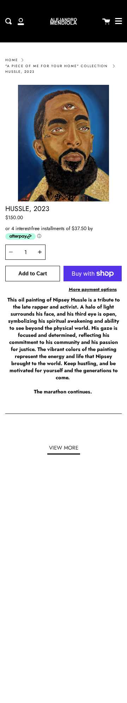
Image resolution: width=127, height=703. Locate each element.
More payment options (93, 289)
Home (11, 60)
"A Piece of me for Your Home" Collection (56, 66)
